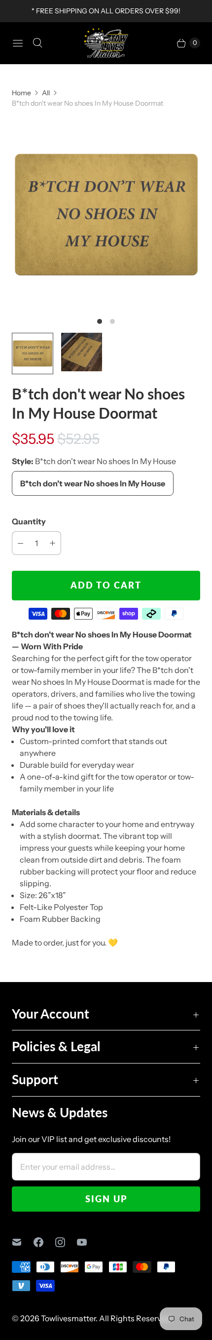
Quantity (29, 521)
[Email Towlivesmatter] (23, 1242)
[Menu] (18, 43)
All (46, 92)
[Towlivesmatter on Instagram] (66, 1242)
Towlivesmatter (68, 1318)
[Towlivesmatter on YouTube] (88, 1242)
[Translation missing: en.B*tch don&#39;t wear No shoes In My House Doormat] (32, 353)
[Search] (37, 43)
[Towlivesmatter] (106, 43)
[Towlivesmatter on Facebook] (44, 1242)
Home (21, 92)
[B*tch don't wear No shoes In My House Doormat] (106, 214)
